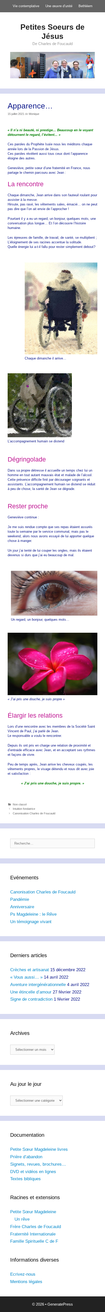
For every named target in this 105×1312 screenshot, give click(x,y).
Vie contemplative (26, 6)
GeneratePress (60, 1304)
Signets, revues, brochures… (38, 1164)
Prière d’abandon (26, 1156)
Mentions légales (26, 1281)
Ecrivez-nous (22, 1274)
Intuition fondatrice (24, 808)
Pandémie (19, 899)
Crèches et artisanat (29, 969)
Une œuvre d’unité (58, 6)
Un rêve (22, 1219)
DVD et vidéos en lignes (33, 1171)
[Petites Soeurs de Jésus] (52, 65)
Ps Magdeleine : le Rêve (33, 914)
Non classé (20, 804)
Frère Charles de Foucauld (35, 1226)
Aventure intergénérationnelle (38, 984)
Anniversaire (22, 906)
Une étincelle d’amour (30, 992)
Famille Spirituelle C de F (34, 1241)
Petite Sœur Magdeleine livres (39, 1149)
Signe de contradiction (31, 999)
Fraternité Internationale (33, 1234)
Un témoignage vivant (30, 921)
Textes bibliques (25, 1178)
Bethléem (85, 6)
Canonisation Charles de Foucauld (34, 813)
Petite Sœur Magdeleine (33, 1211)
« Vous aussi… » (26, 977)
